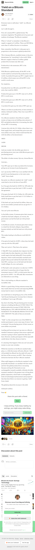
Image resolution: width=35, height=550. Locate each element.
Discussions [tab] (14, 476)
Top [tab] (3, 476)
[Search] (32, 476)
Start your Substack (13, 542)
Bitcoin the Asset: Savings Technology (10, 481)
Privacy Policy (17, 525)
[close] (30, 495)
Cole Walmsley (9, 13)
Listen (31, 14)
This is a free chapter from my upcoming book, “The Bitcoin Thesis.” (12, 485)
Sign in (31, 2)
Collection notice (28, 538)
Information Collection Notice (20, 523)
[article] (17, 485)
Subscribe (25, 2)
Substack (9, 546)
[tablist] (8, 456)
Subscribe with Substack (18, 518)
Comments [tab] (5, 456)
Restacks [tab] (12, 456)
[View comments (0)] (8, 19)
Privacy (17, 538)
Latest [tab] (7, 476)
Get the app (25, 542)
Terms (21, 538)
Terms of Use (25, 522)
